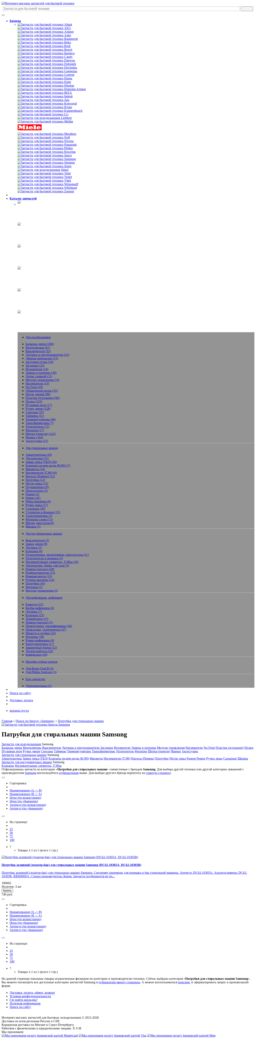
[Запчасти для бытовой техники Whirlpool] (47, 187)
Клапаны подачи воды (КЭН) (69, 758)
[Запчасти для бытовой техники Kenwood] (47, 103)
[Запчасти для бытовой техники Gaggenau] (47, 71)
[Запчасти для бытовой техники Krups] (45, 107)
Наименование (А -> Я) (26, 790)
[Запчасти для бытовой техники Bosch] (45, 49)
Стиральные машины (32, 229)
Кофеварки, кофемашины (35, 272)
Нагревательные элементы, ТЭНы (38, 765)
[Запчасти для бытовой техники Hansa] (45, 78)
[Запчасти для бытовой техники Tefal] (44, 173)
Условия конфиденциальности (30, 996)
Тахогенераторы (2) (39, 516)
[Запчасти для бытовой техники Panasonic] (47, 144)
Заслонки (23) (35, 365)
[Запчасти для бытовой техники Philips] (45, 148)
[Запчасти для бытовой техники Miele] (30, 130)
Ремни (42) (33, 498)
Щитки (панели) (159, 751)
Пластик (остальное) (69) (43, 398)
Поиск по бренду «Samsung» (35, 721)
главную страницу (158, 773)
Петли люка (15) (37, 483)
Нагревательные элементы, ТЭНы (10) (52, 562)
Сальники (230, 758)
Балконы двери (12, 747)
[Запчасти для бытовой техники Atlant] (45, 24)
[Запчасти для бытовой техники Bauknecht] (48, 39)
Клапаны (8, 765)
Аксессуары (190, 751)
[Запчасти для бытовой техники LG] (43, 114)
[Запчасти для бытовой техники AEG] (44, 28)
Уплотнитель (125, 751)
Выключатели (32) (38, 351)
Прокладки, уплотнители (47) (46, 629)
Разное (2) (32, 494)
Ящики (176, 751)
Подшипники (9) (37, 487)
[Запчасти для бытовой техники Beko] (44, 42)
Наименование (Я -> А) (26, 794)
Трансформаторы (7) (39, 423)
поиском (184, 982)
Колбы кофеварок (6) (40, 608)
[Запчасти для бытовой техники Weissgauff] (48, 184)
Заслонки (106, 747)
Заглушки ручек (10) (39, 362)
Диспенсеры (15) (37, 458)
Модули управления (171, 747)
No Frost (209, 747)
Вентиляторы (32, 747)
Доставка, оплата (21, 700)
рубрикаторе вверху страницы (119, 982)
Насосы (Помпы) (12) (40, 476)
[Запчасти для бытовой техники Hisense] (46, 85)
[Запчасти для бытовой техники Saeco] (45, 155)
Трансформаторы (103, 751)
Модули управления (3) (42, 590)
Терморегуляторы (79, 751)
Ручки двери (31, 751)
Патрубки (162, 758)
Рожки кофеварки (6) (40, 640)
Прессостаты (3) (37, 490)
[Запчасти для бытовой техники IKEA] (45, 92)
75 (11, 836)
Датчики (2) (34, 547)
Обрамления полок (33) (42, 390)
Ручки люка (214, 758)
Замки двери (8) (36, 544)
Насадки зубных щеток (33, 294)
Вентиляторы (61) (38, 347)
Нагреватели (194, 747)
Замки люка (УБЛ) (35, 758)
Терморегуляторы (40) (41, 419)
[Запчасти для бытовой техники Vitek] (44, 180)
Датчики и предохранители (81, 747)
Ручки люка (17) (37, 505)
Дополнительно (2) (39, 686)
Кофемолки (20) (36, 654)
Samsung (30, 773)
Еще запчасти (27, 316)
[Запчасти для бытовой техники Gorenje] (46, 74)
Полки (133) (34, 401)
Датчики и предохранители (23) (47, 354)
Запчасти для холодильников (21, 744)
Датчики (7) (34, 611)
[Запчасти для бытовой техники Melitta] (45, 121)
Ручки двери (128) (38, 408)
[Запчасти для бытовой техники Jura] (43, 100)
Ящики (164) (34, 437)
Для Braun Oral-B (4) (39, 668)
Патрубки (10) (35, 583)
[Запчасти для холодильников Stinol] (43, 169)
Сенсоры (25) (35, 412)
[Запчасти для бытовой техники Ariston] (46, 31)
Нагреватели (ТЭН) (117, 758)
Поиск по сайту (20, 693)
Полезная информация (25, 1003)
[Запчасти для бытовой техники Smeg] (44, 166)
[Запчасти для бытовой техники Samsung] (47, 159)
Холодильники (28, 207)
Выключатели (51, 747)
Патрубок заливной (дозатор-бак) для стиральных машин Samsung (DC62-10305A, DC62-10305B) (71, 865)
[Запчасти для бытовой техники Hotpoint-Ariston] (52, 89)
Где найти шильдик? (24, 999)
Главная (7, 721)
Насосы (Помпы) (142, 758)
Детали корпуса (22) (39, 651)
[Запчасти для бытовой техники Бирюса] (46, 53)
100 (12, 840)
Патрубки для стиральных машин (81, 721)
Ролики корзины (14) (40, 580)
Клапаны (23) (35, 615)
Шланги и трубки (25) (41, 633)
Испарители (122, 747)
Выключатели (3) (37, 540)
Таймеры (60, 751)
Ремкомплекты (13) (39, 576)
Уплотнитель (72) (37, 426)
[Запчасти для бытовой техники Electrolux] (47, 67)
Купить (7, 890)
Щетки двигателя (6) (40, 523)
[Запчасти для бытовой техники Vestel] (45, 177)
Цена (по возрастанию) (25, 797)
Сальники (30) (35, 508)
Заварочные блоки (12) (41, 647)
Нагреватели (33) (37, 383)
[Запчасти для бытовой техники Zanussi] (46, 191)
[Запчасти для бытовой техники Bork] (44, 46)
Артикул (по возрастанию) (28, 804)
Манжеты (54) (35, 469)
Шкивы (243, 758)
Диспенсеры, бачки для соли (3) (47, 565)
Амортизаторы (12, 758)
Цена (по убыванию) (24, 801)
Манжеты (96, 758)
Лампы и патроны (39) (41, 372)
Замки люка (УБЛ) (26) (41, 462)
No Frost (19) (34, 387)
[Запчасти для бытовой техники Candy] (45, 56)
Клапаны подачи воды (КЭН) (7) (48, 465)
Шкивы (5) (33, 526)
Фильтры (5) (34, 587)
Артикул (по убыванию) (26, 808)
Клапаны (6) (34, 551)
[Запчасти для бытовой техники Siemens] (46, 162)
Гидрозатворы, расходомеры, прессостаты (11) (57, 554)
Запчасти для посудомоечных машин (27, 762)
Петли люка (177, 758)
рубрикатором (69, 773)
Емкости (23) (34, 604)
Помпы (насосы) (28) (40, 569)
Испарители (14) (37, 369)
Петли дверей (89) (38, 394)
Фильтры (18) (35, 636)
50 (11, 832)
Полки (248, 747)
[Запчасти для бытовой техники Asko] (44, 35)
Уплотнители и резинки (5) (44, 558)
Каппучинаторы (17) (40, 644)
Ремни (201, 758)
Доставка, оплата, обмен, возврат (32, 992)
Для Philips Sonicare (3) (41, 672)
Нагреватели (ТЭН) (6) (41, 472)
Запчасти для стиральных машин (24, 755)
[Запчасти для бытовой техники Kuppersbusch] (50, 110)
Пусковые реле (12, 751)
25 (11, 829)
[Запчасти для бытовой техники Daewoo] (46, 60)
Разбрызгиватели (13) (40, 572)
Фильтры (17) (35, 430)
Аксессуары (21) (37, 441)
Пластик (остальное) (230, 747)
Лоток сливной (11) (39, 376)
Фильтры (141, 751)
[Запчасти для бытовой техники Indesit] (45, 96)
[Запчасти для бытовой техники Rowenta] (47, 151)
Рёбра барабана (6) (38, 501)
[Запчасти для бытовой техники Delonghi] (47, 64)
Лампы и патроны (143, 747)
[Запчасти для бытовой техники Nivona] (46, 141)
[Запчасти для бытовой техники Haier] (44, 82)
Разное (192, 758)
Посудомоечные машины (35, 250)
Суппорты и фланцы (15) (43, 512)
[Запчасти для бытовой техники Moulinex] (47, 134)
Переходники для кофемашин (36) (49, 626)
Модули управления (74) (42, 380)
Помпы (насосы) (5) (39, 622)
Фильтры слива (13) (39, 519)
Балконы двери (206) (40, 344)
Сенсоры (47, 751)
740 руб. (7, 894)
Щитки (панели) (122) (41, 433)
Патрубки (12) (35, 480)
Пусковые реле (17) (39, 405)
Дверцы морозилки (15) (42, 358)
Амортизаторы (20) (39, 454)
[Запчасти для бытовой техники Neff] (44, 137)
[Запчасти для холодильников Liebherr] (45, 118)
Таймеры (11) (35, 416)
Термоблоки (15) (37, 618)
